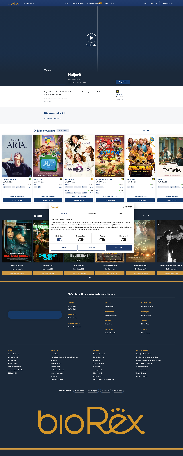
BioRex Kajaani (109, 306)
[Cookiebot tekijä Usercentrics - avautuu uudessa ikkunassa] (124, 207)
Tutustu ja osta (17, 200)
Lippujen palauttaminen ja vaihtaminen (148, 360)
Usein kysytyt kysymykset (144, 363)
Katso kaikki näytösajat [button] (17, 196)
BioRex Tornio (145, 324)
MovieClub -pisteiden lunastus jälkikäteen (64, 357)
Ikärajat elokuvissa (142, 366)
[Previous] (144, 130)
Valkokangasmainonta (15, 370)
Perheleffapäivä (56, 363)
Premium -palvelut (57, 379)
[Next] (147, 130)
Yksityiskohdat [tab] (91, 213)
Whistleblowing (98, 376)
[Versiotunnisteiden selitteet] (65, 113)
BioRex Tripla (72, 309)
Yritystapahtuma (13, 363)
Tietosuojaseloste (141, 373)
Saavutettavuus (141, 370)
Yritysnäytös (12, 360)
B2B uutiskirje (12, 373)
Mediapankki (97, 370)
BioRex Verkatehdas (74, 327)
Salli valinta (91, 247)
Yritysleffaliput (13, 357)
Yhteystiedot (97, 360)
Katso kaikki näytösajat (17, 273)
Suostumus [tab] (63, 213)
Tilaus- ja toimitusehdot (143, 354)
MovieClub (54, 354)
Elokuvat (66, 3)
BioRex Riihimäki (110, 333)
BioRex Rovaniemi (147, 306)
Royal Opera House (57, 373)
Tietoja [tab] (120, 213)
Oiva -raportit (97, 373)
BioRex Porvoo (109, 324)
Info (106, 3)
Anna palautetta (98, 363)
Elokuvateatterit (13, 354)
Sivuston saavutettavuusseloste (103, 379)
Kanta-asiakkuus (94, 3)
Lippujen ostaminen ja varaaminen (147, 357)
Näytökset (122, 82)
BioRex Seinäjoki (146, 315)
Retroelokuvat (55, 366)
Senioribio (54, 360)
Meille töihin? (97, 366)
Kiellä (64, 247)
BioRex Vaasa (145, 333)
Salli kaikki (118, 247)
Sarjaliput (54, 376)
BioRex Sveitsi (72, 318)
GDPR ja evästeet (141, 376)
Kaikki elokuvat (63, 130)
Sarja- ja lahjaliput (78, 3)
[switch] (80, 239)
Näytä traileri (91, 45)
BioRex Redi (72, 306)
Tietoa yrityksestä (99, 354)
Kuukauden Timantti (57, 370)
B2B (112, 3)
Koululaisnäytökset (14, 366)
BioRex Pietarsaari (110, 315)
